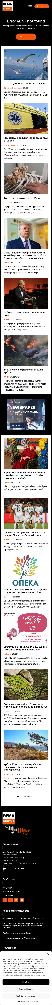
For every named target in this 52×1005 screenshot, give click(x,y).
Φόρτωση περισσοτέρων (25, 796)
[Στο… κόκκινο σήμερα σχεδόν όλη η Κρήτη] (26, 350)
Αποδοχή (26, 982)
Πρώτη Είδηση (9, 145)
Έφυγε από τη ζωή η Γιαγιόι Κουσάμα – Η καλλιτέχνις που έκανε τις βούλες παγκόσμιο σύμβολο (25, 475)
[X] (16, 900)
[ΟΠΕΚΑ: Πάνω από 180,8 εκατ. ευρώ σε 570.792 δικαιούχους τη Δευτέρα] (26, 570)
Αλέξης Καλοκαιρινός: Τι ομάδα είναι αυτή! (25, 314)
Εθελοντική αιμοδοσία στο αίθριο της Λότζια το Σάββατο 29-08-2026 (25, 648)
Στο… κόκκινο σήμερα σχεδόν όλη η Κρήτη (23, 371)
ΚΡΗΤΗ (6, 377)
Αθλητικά (7, 320)
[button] (48, 954)
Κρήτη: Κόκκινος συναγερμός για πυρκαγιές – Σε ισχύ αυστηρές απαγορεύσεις (22, 767)
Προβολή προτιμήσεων (26, 996)
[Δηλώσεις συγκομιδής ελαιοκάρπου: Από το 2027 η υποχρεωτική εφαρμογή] (26, 684)
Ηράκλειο (7, 654)
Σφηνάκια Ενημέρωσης (13, 88)
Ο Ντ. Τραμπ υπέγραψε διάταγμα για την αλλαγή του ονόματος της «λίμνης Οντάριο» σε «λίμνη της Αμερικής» (25, 255)
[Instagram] (10, 900)
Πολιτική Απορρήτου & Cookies (27, 1001)
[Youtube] (22, 900)
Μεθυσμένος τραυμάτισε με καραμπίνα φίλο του (26, 139)
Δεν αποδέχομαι (26, 989)
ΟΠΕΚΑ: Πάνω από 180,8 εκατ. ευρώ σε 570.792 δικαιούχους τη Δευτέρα (25, 591)
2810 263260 (12, 860)
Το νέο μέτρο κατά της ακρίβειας (22, 198)
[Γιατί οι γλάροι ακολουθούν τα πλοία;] (26, 64)
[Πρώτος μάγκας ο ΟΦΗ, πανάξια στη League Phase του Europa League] (26, 513)
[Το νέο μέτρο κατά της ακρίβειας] (26, 178)
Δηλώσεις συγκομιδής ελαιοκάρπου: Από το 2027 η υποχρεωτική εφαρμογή (25, 705)
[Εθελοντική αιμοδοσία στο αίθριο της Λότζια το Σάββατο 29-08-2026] (26, 627)
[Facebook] (5, 900)
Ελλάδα (6, 597)
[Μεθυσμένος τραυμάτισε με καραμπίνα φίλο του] (26, 118)
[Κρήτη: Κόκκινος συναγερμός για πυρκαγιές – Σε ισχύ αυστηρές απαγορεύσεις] (26, 745)
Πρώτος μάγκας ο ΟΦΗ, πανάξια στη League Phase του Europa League (24, 534)
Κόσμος (7, 263)
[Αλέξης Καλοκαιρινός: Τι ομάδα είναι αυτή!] (26, 293)
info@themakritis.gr (16, 857)
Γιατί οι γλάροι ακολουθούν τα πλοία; (25, 83)
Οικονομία (8, 203)
